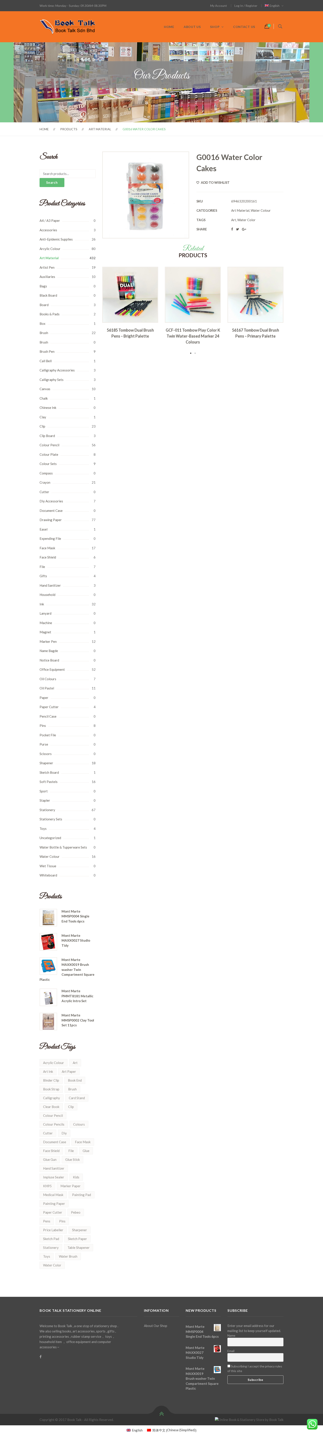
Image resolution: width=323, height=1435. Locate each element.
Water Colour (50, 856)
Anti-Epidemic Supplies (56, 239)
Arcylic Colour (50, 249)
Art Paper (69, 1071)
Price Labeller (53, 1230)
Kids (76, 1177)
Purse (44, 744)
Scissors (46, 754)
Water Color (52, 1265)
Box (42, 323)
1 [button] (191, 353)
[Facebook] (41, 1356)
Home (169, 27)
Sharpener (79, 1230)
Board (44, 305)
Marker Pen (48, 641)
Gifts (43, 576)
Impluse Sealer (53, 1177)
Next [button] (290, 311)
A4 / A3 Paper (50, 220)
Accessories (48, 230)
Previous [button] (95, 311)
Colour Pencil (49, 445)
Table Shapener (78, 1247)
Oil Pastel (47, 688)
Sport (44, 791)
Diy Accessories (51, 501)
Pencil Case (48, 716)
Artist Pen (47, 267)
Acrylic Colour (53, 1063)
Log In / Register (245, 5)
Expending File (50, 538)
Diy (64, 1133)
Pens (46, 1221)
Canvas (45, 389)
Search (52, 182)
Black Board (48, 295)
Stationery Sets (51, 819)
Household (47, 595)
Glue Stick (72, 1159)
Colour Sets (48, 464)
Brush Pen (47, 351)
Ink (42, 604)
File (42, 567)
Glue (86, 1151)
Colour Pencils (53, 1124)
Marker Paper (70, 1186)
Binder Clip (51, 1080)
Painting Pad (81, 1195)
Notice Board (49, 660)
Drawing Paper (51, 520)
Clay (43, 417)
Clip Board (47, 436)
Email (230, 1351)
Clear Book (51, 1107)
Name (231, 1335)
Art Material (100, 129)
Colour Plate (49, 454)
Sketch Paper (77, 1239)
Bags (43, 286)
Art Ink (48, 1071)
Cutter (44, 492)
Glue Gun (49, 1159)
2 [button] (195, 353)
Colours (79, 1124)
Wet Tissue (48, 866)
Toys (43, 828)
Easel (43, 529)
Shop (215, 27)
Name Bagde (49, 651)
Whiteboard (48, 875)
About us (192, 27)
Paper (44, 698)
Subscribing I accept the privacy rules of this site (254, 1368)
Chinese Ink (48, 408)
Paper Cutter (49, 707)
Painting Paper (54, 1203)
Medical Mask (53, 1195)
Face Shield (48, 557)
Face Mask (47, 548)
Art (75, 1063)
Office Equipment (52, 669)
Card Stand (77, 1098)
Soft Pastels (49, 782)
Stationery (47, 810)
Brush (44, 333)
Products (68, 129)
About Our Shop (155, 1326)
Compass (46, 473)
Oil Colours (48, 679)
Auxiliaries (47, 277)
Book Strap (51, 1089)
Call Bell (46, 361)
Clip (42, 426)
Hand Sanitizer (50, 585)
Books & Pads (50, 314)
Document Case (51, 511)
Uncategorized (50, 838)
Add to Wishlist (215, 182)
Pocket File (48, 735)
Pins (43, 726)
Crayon (45, 482)
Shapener (46, 763)
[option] (130, 304)
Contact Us (244, 27)
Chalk (44, 398)
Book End (75, 1080)
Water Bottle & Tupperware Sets (63, 847)
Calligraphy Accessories (57, 370)
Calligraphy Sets (52, 380)
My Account (218, 5)
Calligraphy (51, 1098)
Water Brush (68, 1256)
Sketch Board (49, 772)
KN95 (47, 1186)
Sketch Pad (51, 1239)
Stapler (45, 800)
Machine (46, 623)
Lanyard (45, 613)
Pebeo (75, 1212)
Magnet (45, 632)
